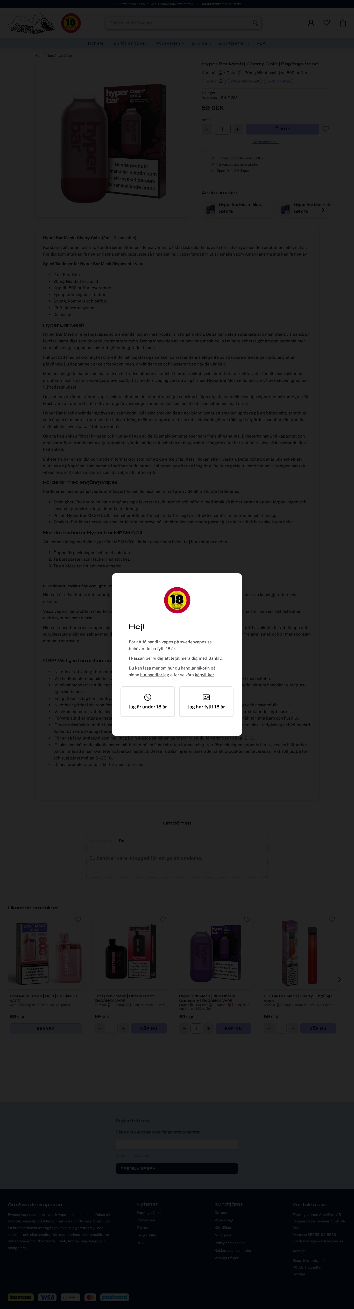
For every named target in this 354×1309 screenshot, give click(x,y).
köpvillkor (204, 674)
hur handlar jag (154, 674)
